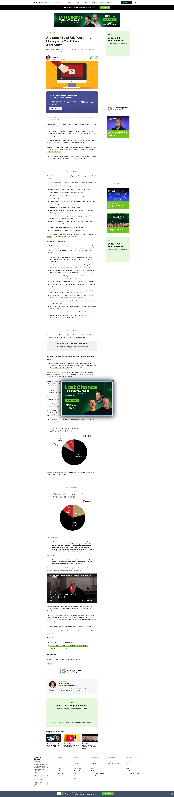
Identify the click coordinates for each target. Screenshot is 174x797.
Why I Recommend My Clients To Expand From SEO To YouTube (53, 745)
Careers (127, 768)
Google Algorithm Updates (97, 773)
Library (92, 766)
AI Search (56, 2)
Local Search (77, 763)
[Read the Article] (54, 738)
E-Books (93, 768)
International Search (78, 768)
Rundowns (93, 763)
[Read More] (118, 194)
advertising (89, 626)
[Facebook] (44, 776)
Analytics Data (77, 775)
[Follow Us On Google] (71, 671)
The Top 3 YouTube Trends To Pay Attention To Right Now (71, 745)
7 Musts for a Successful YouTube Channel (62, 642)
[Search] (138, 2)
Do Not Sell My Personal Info (132, 773)
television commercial (72, 140)
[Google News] (35, 776)
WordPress (59, 775)
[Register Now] (118, 123)
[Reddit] (41, 779)
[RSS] (44, 779)
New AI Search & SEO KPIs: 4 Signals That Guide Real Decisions (117, 134)
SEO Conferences (95, 775)
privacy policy (78, 722)
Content (59, 768)
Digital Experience (61, 773)
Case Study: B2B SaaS (113, 763)
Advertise (109, 2)
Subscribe (128, 761)
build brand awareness (69, 246)
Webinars (94, 2)
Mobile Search (77, 766)
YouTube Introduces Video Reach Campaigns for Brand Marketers (69, 645)
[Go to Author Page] (48, 57)
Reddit (75, 778)
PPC (75, 773)
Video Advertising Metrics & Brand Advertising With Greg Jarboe (89, 746)
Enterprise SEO (77, 770)
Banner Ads (111, 766)
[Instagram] (38, 779)
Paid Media (68, 2)
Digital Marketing (77, 2)
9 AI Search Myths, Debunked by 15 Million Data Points (116, 205)
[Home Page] (42, 2)
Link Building (77, 761)
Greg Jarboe (56, 57)
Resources (86, 2)
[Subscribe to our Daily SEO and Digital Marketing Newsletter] (135, 2)
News (58, 761)
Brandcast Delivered (66, 250)
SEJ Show (93, 770)
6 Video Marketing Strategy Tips (59, 649)
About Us (102, 2)
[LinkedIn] (38, 776)
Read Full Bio (52, 690)
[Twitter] (47, 776)
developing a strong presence (60, 367)
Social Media (60, 770)
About (127, 763)
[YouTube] (41, 776)
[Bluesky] (35, 779)
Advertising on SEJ (112, 761)
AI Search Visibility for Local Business (116, 230)
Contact (127, 766)
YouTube (50, 663)
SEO (62, 2)
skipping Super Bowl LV (72, 176)
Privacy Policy (129, 770)
